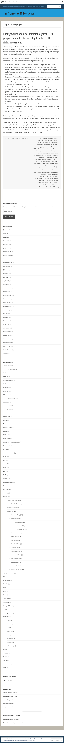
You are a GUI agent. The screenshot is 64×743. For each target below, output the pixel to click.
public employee (45, 170)
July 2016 (5, 270)
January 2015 (6, 335)
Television (6, 602)
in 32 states (14, 58)
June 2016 (5, 273)
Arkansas (39, 142)
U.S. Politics (10, 511)
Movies (9, 409)
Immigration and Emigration (11, 442)
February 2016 (7, 288)
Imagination (6, 438)
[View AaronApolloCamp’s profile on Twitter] (4, 680)
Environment (6, 416)
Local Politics (14, 547)
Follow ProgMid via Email (10, 203)
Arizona (55, 140)
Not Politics (6, 489)
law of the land (44, 151)
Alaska (56, 138)
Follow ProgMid (9, 216)
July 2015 (5, 313)
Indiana (40, 149)
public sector (54, 170)
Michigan (55, 155)
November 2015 (7, 299)
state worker (47, 178)
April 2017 (6, 237)
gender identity (47, 147)
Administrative (7, 366)
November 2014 (7, 342)
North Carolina (40, 162)
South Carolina (44, 176)
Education (6, 395)
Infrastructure (7, 446)
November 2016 (7, 255)
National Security (8, 482)
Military (5, 478)
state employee (38, 178)
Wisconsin (55, 185)
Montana (55, 157)
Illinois (9, 620)
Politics (5, 497)
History (5, 435)
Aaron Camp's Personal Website (11, 719)
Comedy (9, 406)
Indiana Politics (15, 537)
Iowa (8, 627)
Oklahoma (37, 164)
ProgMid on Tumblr (8, 707)
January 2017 (6, 248)
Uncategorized (7, 613)
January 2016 (6, 292)
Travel (5, 609)
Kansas (50, 149)
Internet (5, 449)
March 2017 (6, 241)
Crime (8, 464)
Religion (5, 584)
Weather (5, 653)
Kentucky (55, 149)
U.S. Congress (18, 522)
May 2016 (5, 277)
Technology (6, 598)
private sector (54, 164)
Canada (9, 664)
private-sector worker (44, 168)
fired (52, 145)
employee (40, 145)
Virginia (56, 183)
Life (4, 471)
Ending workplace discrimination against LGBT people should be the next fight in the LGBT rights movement (28, 38)
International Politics (13, 500)
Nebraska (38, 159)
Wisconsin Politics (16, 569)
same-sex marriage (52, 172)
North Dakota (50, 162)
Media (5, 475)
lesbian (52, 151)
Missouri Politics (15, 558)
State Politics (14, 566)
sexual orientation (53, 174)
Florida (37, 147)
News (4, 486)
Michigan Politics (15, 551)
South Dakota (54, 176)
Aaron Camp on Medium (10, 700)
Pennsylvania (45, 164)
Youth (4, 667)
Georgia (56, 147)
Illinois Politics (15, 533)
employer (47, 145)
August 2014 (6, 353)
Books (5, 373)
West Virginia (47, 185)
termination (41, 181)
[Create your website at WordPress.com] (32, 2)
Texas (48, 181)
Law (4, 460)
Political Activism (12, 507)
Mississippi (42, 157)
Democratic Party (15, 515)
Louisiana (37, 155)
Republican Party (15, 562)
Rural (4, 587)
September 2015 (7, 306)
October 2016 (6, 259)
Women (5, 657)
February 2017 (7, 244)
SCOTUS (43, 174)
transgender (54, 181)
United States (7, 617)
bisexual (45, 142)
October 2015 (6, 302)
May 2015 (5, 321)
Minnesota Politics (16, 555)
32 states (44, 138)
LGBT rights (54, 153)
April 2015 (6, 324)
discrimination (53, 142)
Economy (5, 391)
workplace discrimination (44, 187)
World (5, 660)
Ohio (56, 162)
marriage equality (46, 155)
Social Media (10, 453)
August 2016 (6, 266)
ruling (44, 172)
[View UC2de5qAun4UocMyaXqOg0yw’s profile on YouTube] (7, 680)
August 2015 (6, 310)
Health (5, 431)
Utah (51, 183)
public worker (37, 172)
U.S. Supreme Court (42, 183)
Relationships (7, 580)
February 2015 (7, 332)
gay (41, 147)
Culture (5, 384)
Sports (5, 595)
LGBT (56, 151)
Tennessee (55, 178)
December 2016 (7, 252)
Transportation (7, 606)
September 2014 (7, 350)
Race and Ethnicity (8, 573)
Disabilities (6, 387)
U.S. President (18, 526)
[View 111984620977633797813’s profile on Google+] (11, 680)
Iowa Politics (14, 540)
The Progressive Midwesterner (18, 13)
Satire (4, 591)
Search (59, 6)
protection (55, 168)
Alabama (50, 138)
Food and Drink (7, 427)
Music (8, 413)
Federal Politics (15, 518)
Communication (7, 380)
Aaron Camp (10, 138)
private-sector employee (51, 166)
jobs (45, 149)
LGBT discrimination (44, 153)
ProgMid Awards (11, 369)
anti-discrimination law (45, 140)
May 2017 (5, 233)
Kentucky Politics (15, 544)
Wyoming (56, 187)
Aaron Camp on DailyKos (10, 696)
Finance (5, 424)
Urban (5, 649)
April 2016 (6, 281)
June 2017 (5, 230)
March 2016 (6, 284)
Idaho (35, 149)
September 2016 (7, 262)
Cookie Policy (32, 740)
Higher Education (12, 398)
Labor (4, 457)
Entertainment (7, 402)
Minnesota (10, 638)
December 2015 (7, 295)
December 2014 (7, 339)
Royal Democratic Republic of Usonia (13, 723)
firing (56, 145)
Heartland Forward (8, 703)
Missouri (49, 157)
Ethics (5, 420)
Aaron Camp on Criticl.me (10, 692)
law (37, 151)
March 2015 (6, 328)
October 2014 (6, 346)
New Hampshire (46, 159)
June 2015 (5, 317)
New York (55, 159)
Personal (5, 493)
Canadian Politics (15, 504)
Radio (5, 577)
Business (5, 376)
